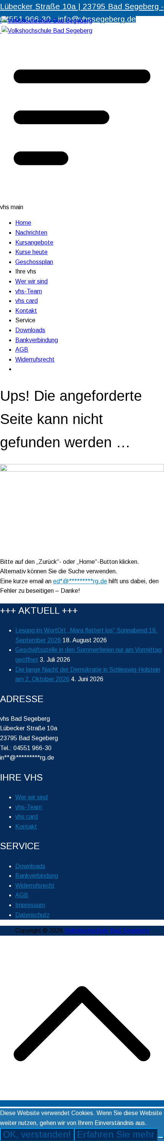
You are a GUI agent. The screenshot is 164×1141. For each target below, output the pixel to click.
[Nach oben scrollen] (82, 1103)
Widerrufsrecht (35, 359)
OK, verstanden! (37, 1134)
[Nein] (161, 1137)
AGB (21, 349)
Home (23, 222)
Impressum (30, 905)
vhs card (26, 301)
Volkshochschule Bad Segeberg (106, 930)
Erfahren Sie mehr (115, 1134)
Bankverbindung (36, 340)
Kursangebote (34, 242)
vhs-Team (28, 291)
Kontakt (26, 310)
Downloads (30, 330)
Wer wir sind (31, 281)
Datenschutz (32, 915)
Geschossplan (34, 262)
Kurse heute (31, 252)
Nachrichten (31, 232)
